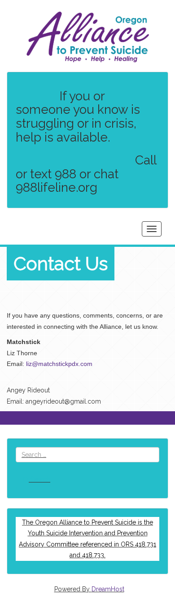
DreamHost (108, 589)
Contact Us (60, 264)
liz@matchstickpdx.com (59, 363)
